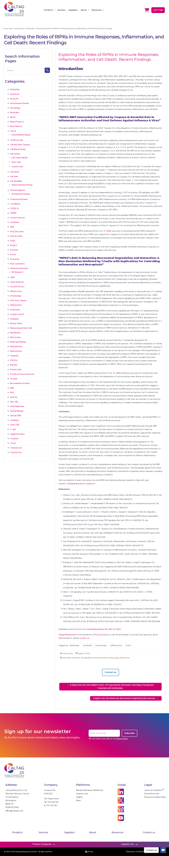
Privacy (90, 851)
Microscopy (15, 337)
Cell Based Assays (18, 149)
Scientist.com (82, 793)
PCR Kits (14, 360)
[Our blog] (121, 807)
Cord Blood (15, 204)
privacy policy (122, 738)
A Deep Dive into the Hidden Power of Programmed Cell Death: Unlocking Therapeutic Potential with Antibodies (110, 686)
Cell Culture (15, 154)
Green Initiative (17, 282)
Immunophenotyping (20, 135)
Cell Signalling (86, 657)
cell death (87, 645)
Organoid (14, 356)
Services (61, 10)
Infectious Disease (18, 300)
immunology (101, 645)
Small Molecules (17, 406)
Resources (97, 10)
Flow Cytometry (17, 264)
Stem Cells (16, 162)
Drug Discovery (17, 231)
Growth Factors (17, 286)
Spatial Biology (16, 411)
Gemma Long (67, 653)
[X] (121, 799)
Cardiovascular (16, 140)
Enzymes (14, 250)
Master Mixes (16, 323)
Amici (78, 800)
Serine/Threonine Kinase (21, 185)
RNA (12, 388)
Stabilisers (14, 420)
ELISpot (13, 245)
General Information (100, 657)
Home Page (8, 28)
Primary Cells (15, 369)
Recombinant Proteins (20, 383)
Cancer (13, 131)
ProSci (79, 95)
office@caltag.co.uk (14, 811)
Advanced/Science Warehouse (89, 790)
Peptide (13, 365)
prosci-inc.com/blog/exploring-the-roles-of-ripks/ (99, 629)
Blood (12, 117)
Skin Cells (14, 402)
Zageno (79, 797)
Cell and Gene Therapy (20, 144)
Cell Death (76, 657)
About (84, 10)
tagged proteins (17, 434)
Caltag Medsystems (67, 635)
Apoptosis (14, 94)
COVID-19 (14, 208)
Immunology (114, 657)
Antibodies (30, 28)
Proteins (14, 379)
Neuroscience (16, 351)
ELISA (12, 241)
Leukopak (14, 319)
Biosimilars (14, 112)
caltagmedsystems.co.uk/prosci (81, 483)
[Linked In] (121, 790)
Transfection (17, 166)
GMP (12, 277)
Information (19, 28)
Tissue (13, 443)
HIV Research (17, 272)
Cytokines (14, 222)
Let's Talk (158, 10)
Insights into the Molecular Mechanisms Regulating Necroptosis (125, 698)
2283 (108, 231)
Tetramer (14, 438)
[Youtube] (121, 816)
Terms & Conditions (153, 790)
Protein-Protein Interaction (22, 374)
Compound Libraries (19, 199)
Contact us (110, 672)
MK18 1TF (9, 804)
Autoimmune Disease (19, 103)
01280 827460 (12, 807)
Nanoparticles (16, 346)
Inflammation (116, 645)
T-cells (13, 429)
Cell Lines (14, 176)
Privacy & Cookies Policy (155, 797)
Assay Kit (14, 99)
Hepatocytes (16, 291)
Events (13, 254)
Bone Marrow (16, 126)
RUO (12, 392)
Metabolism (15, 333)
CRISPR (13, 213)
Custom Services (17, 217)
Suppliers (73, 10)
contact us (84, 638)
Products (48, 10)
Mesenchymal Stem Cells (21, 328)
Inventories (15, 309)
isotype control (17, 314)
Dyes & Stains (16, 236)
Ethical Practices (151, 793)
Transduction (16, 448)
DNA (12, 227)
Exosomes (14, 259)
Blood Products (17, 122)
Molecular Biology (18, 342)
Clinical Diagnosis (17, 190)
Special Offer (15, 415)
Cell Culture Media (19, 157)
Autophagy (15, 108)
